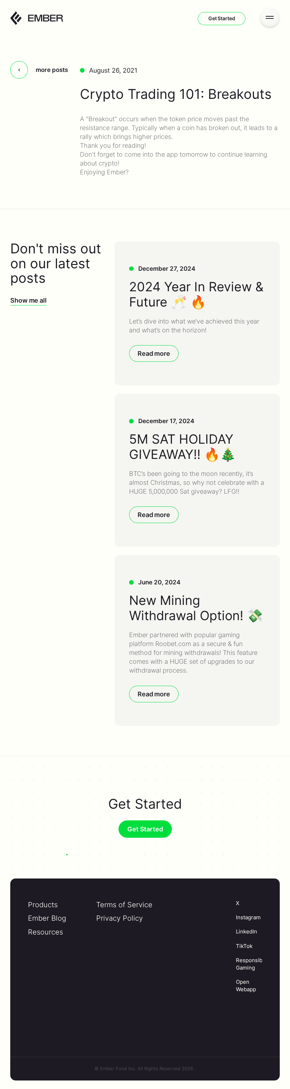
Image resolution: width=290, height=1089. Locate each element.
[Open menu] (270, 17)
